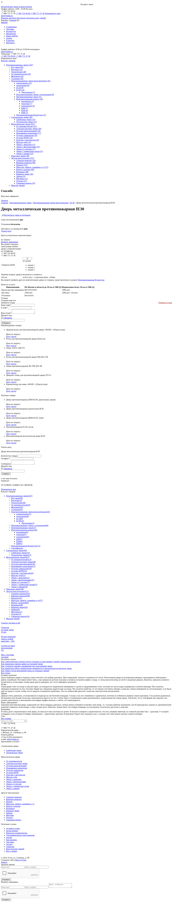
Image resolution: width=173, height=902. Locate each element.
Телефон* (5, 458)
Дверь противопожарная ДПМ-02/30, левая (24, 418)
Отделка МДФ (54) (24, 138)
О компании (11, 27)
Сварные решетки (14, 797)
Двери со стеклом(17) (20, 582)
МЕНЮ (4, 22)
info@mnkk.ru (7, 16)
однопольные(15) (23, 514)
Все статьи (5, 673)
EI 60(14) (20, 521)
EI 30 (72, 203)
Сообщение (6, 464)
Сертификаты (17, 548)
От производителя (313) (26, 126)
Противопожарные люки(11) (23, 528)
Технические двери (14, 753)
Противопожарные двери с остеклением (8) (35, 94)
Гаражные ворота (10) (25, 183)
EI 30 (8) (19, 88)
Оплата (9, 844)
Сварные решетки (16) (26, 160)
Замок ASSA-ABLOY (15, 348)
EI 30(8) (19, 519)
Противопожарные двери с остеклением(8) (29, 525)
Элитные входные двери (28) (28, 129)
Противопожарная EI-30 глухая (19, 427)
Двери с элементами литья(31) (24, 584)
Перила (9, 802)
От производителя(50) (20, 505)
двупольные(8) (22, 516)
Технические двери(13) (21, 555)
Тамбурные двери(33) (20, 553)
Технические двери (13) (26, 122)
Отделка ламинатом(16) (21, 569)
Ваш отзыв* (6, 313)
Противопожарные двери (20, 203)
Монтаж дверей (18, 185)
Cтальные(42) (17, 509)
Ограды (9, 817)
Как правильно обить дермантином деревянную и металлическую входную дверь (36, 668)
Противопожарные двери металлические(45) (30, 512)
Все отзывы (6, 718)
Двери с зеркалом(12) (20, 578)
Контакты (10, 43)
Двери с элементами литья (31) (29, 151)
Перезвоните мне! (53, 13)
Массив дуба (11, 777)
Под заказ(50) (17, 498)
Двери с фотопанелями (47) (28, 147)
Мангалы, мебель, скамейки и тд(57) (27, 600)
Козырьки (10, 808)
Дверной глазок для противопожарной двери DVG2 (28, 375)
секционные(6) (22, 537)
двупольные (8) (22, 85)
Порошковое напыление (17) (28, 133)
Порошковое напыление (16, 768)
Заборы (9, 813)
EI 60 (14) (20, 90)
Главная (4, 203)
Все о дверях (11, 851)
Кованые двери (12, 811)
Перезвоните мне (8, 489)
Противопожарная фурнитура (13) (31, 115)
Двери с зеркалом (13, 779)
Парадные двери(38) (15, 589)
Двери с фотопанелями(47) (22, 580)
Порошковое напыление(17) (23, 566)
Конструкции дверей (15, 849)
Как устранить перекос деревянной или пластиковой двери (26, 666)
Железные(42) (17, 507)
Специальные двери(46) (16, 550)
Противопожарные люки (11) (29, 97)
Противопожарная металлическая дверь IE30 (25, 436)
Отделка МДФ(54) (19, 571)
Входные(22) (16, 500)
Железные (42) (17, 76)
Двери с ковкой (12, 788)
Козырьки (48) (22, 172)
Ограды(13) (16, 614)
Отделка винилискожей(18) (23, 564)
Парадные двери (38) (20, 156)
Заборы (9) (20, 176)
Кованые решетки (14, 799)
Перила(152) (16, 598)
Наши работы (12, 36)
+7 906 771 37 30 (37, 13)
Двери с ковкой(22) (19, 587)
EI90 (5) (24, 113)
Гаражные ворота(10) (20, 616)
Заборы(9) (15, 609)
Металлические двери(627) (17, 557)
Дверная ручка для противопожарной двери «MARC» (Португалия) (35, 330)
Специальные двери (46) (21, 117)
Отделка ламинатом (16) (26, 135)
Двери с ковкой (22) (24, 154)
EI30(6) (19, 541)
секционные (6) (28, 106)
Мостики (10, 815)
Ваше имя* (6, 305)
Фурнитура (11, 31)
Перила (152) (21, 165)
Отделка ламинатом (14, 770)
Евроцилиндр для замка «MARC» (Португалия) (26, 384)
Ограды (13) (21, 181)
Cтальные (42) (17, 79)
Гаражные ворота (13, 820)
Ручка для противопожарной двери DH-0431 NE (27, 357)
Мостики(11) (16, 612)
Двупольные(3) (27, 523)
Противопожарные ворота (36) (29, 99)
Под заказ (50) (17, 67)
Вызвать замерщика (9, 242)
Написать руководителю (16, 833)
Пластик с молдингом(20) (22, 573)
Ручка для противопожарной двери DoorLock (25, 339)
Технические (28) (18, 72)
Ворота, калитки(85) (20, 603)
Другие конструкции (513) (22, 158)
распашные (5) (27, 101)
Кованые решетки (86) (25, 163)
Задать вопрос (12, 831)
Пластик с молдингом (15, 775)
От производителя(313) (21, 559)
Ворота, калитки (13, 806)
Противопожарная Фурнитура (91, 280)
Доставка (10, 29)
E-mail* (4, 308)
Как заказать (11, 840)
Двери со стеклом (13, 784)
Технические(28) (18, 503)
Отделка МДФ (12, 773)
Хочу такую (11, 336)
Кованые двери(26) (19, 607)
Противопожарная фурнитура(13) (25, 546)
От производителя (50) (21, 74)
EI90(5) (19, 544)
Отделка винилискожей (16, 766)
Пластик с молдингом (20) (27, 140)
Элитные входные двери (16, 763)
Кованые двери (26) (24, 174)
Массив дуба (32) (23, 142)
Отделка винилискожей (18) (28, 131)
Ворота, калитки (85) (25, 169)
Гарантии (10, 40)
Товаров (12, 20)
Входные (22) (17, 69)
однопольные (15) (24, 83)
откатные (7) (26, 104)
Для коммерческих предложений (20, 835)
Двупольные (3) (28, 92)
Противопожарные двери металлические (51, 203)
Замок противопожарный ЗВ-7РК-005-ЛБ (24, 366)
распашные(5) (22, 532)
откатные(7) (21, 534)
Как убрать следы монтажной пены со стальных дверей (25, 671)
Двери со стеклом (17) (25, 149)
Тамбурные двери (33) (25, 119)
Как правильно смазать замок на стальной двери (22, 664)
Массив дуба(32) (18, 575)
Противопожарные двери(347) (19, 496)
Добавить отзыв (165, 303)
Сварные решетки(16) (20, 594)
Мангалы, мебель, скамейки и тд (20, 804)
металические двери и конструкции (16, 7)
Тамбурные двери (13, 750)
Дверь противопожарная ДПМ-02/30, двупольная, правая (30, 400)
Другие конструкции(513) (17, 591)
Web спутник (20, 860)
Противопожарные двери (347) (19, 65)
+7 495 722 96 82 (23, 13)
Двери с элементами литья (17, 786)
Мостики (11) (22, 179)
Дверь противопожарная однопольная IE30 (24, 409)
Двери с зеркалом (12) (25, 144)
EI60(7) (19, 539)
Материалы (11, 34)
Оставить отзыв (13, 828)
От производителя (14, 761)
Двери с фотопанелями (16, 782)
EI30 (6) (24, 110)
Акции (9, 38)
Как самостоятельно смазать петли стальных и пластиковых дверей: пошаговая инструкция (40, 662)
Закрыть (4, 200)
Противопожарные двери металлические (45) (30, 81)
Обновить (8, 318)
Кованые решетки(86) (20, 596)
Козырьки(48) (17, 605)
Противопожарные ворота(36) (24, 530)
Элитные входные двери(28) (23, 562)
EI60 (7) (24, 108)
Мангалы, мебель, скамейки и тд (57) (32, 167)
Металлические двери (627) (23, 124)
